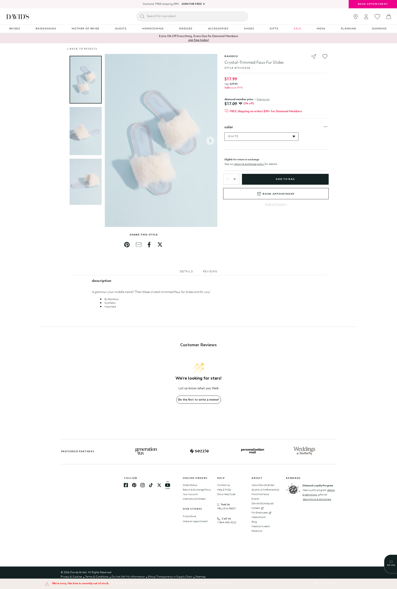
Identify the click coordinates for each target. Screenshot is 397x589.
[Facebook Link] (126, 485)
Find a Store (189, 516)
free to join (263, 99)
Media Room (259, 517)
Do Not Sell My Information (128, 576)
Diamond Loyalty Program (317, 485)
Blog (254, 522)
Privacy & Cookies (71, 576)
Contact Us (223, 485)
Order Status (190, 485)
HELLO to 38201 (226, 508)
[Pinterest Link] (134, 485)
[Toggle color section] (325, 127)
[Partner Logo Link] (146, 451)
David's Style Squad (262, 503)
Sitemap (200, 576)
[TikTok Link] (151, 485)
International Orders (194, 499)
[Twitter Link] (159, 485)
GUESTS (121, 28)
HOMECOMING (153, 28)
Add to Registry (276, 204)
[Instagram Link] (142, 485)
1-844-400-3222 (226, 522)
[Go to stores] (356, 16)
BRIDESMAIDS (46, 28)
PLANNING (348, 28)
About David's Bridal (263, 485)
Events (255, 499)
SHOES (249, 28)
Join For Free (191, 4)
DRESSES (186, 28)
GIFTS (274, 28)
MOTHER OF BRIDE (85, 28)
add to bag (285, 179)
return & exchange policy (249, 164)
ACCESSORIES (218, 28)
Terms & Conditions (97, 576)
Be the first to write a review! (198, 400)
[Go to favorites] (377, 16)
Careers (256, 508)
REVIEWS (210, 271)
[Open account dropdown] (366, 16)
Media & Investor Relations (261, 528)
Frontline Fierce (260, 494)
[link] (127, 244)
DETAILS (186, 271)
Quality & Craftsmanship (265, 490)
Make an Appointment (195, 521)
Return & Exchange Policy (197, 490)
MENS (321, 28)
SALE (297, 28)
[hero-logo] (17, 16)
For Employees (260, 513)
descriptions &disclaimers (317, 499)
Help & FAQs (224, 490)
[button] (231, 179)
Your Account (190, 494)
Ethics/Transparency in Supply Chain (170, 576)
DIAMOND (379, 28)
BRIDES (14, 28)
